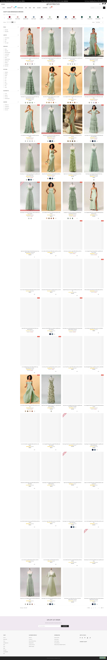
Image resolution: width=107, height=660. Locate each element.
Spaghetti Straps (7, 59)
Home (4, 14)
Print (5, 80)
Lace (5, 78)
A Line (6, 93)
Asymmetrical (7, 37)
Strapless (6, 62)
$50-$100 (6, 29)
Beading (6, 73)
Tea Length (6, 42)
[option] (10, 17)
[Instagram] (83, 638)
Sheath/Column (7, 98)
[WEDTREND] (52, 4)
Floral (6, 77)
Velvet (6, 87)
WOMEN (3, 4)
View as (4, 22)
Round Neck (7, 55)
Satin (5, 82)
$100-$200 (6, 31)
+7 (98, 488)
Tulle (5, 85)
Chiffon (6, 75)
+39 (34, 141)
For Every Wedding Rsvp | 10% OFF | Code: (13, 1)
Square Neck (7, 60)
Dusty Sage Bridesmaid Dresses (11, 14)
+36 (98, 218)
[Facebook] (81, 638)
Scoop (6, 57)
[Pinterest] (85, 638)
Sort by (93, 22)
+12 (98, 102)
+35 (34, 294)
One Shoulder (7, 54)
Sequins (6, 83)
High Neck (6, 50)
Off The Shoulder (7, 52)
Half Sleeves (7, 104)
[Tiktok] (91, 638)
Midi (5, 41)
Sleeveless (6, 109)
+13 (77, 487)
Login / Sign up (100, 4)
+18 (98, 371)
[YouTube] (88, 638)
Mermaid (6, 96)
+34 (55, 102)
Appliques (6, 72)
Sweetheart (6, 64)
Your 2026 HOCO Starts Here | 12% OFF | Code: (54, 1)
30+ (54, 141)
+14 (34, 102)
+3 (34, 604)
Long (5, 39)
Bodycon (6, 95)
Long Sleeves (7, 106)
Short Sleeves (7, 108)
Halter (6, 49)
